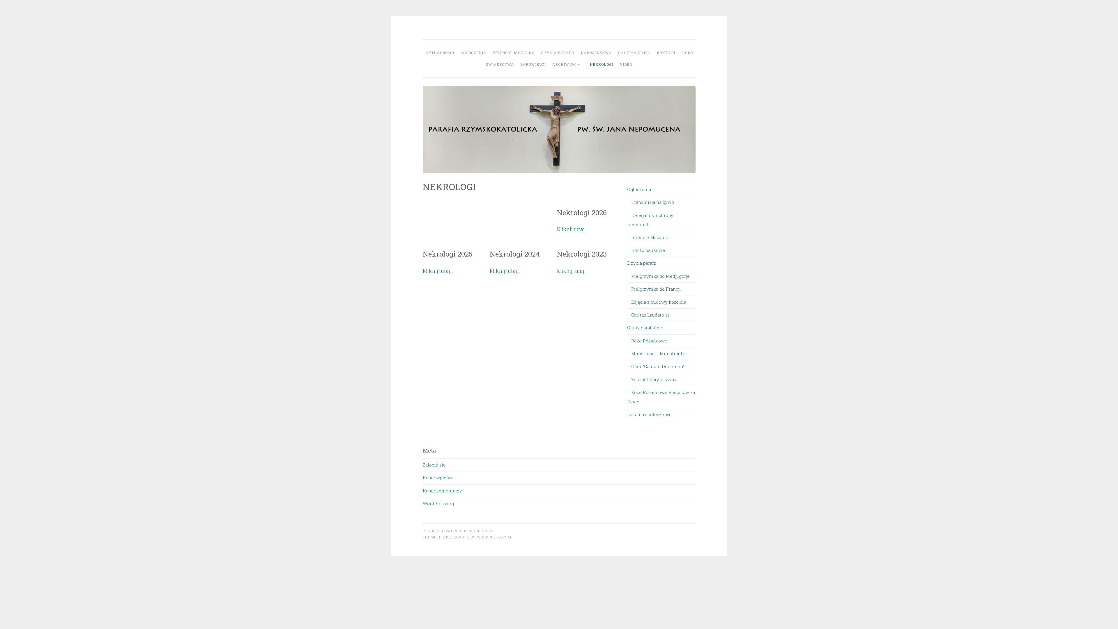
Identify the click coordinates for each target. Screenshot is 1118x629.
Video (626, 64)
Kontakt (666, 52)
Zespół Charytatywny (654, 379)
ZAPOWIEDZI (533, 64)
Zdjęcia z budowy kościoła (658, 302)
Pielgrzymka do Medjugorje (660, 276)
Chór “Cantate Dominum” (657, 366)
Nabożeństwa (596, 52)
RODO (687, 52)
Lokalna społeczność (649, 414)
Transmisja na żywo (652, 202)
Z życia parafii (557, 52)
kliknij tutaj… (438, 270)
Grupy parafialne (644, 328)
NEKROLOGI (601, 64)
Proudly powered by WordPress (458, 531)
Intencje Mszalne (649, 237)
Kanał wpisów (438, 477)
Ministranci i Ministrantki (659, 353)
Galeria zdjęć (634, 52)
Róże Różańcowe (649, 341)
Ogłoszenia (473, 52)
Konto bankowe (648, 250)
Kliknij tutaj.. (572, 229)
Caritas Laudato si (650, 315)
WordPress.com (494, 537)
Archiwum (564, 64)
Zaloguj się (434, 465)
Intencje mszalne (513, 52)
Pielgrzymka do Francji (656, 289)
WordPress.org (438, 503)
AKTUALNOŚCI (439, 52)
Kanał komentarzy (442, 491)
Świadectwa (500, 64)
